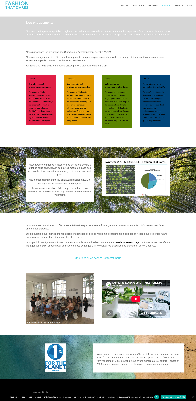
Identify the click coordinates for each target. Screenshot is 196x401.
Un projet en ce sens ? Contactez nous (98, 258)
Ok (156, 397)
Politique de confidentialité (173, 397)
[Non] (192, 397)
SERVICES (137, 5)
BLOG (189, 5)
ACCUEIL (125, 5)
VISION (165, 5)
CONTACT (178, 5)
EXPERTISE (153, 5)
